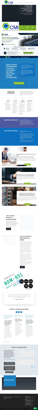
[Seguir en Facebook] (16, 312)
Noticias (28, 2)
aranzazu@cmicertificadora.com (29, 401)
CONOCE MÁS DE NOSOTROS (19, 83)
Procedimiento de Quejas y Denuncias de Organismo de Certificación (9, 368)
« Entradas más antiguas (7, 341)
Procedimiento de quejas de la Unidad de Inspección (9, 363)
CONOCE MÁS (27, 164)
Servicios (25, 2)
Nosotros (22, 2)
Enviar (32, 366)
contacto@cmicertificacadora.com (9, 360)
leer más (16, 335)
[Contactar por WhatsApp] (35, 408)
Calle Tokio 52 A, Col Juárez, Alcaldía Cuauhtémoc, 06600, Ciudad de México (8, 397)
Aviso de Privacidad (9, 372)
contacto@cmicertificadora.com (29, 397)
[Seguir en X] (19, 312)
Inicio (19, 2)
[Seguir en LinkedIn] (21, 312)
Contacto (31, 2)
